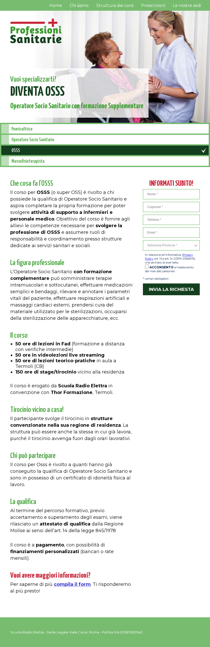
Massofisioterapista (28, 161)
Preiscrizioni (153, 5)
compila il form (72, 584)
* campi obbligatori (156, 278)
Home (55, 5)
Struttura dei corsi (114, 5)
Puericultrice (22, 129)
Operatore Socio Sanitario (33, 139)
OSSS (16, 150)
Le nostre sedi (187, 5)
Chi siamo (79, 5)
